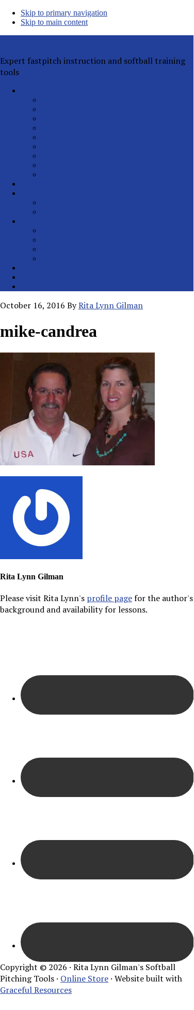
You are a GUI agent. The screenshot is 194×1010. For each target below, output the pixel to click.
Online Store (84, 978)
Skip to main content (54, 22)
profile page (109, 598)
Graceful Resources (36, 989)
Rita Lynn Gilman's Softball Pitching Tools (79, 41)
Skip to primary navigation (64, 12)
